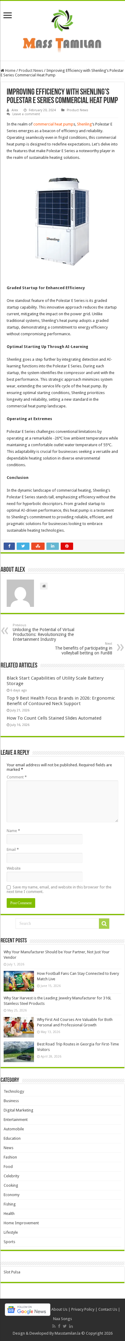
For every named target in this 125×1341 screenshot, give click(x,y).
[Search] (104, 923)
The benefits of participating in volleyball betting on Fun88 (83, 648)
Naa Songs (62, 1318)
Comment (17, 777)
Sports (9, 1241)
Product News (31, 70)
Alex (15, 110)
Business (11, 1101)
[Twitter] (64, 1326)
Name (13, 830)
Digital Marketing (18, 1110)
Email (13, 849)
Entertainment (16, 1119)
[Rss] (54, 1326)
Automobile (14, 1129)
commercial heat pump (53, 124)
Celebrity (11, 1176)
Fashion (10, 1157)
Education (12, 1138)
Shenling (84, 124)
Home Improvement (21, 1223)
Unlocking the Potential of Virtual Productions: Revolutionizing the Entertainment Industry (43, 632)
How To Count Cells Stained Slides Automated (54, 718)
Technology (14, 1091)
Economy (11, 1194)
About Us (59, 1309)
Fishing (10, 1204)
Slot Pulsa (12, 1272)
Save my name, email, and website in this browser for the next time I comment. (59, 889)
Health (9, 1213)
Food (8, 1166)
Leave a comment (26, 114)
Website (14, 868)
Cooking (11, 1185)
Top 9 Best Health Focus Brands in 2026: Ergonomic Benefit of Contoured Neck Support (61, 700)
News (8, 1147)
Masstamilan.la (67, 1333)
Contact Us (107, 1309)
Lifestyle (11, 1232)
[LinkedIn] (71, 1326)
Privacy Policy (82, 1309)
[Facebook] (59, 1326)
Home (9, 70)
